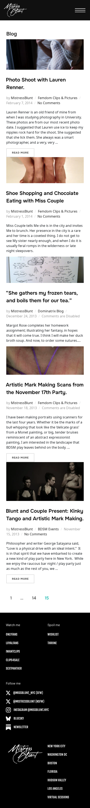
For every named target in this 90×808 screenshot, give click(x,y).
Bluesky (18, 718)
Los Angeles (55, 789)
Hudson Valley (57, 780)
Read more (23, 152)
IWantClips (13, 651)
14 (34, 597)
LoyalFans (12, 643)
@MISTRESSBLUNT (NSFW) (28, 701)
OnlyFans (11, 634)
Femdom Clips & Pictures (57, 98)
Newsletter (20, 727)
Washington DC (57, 755)
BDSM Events (48, 529)
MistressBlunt (22, 98)
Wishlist (53, 634)
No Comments (48, 103)
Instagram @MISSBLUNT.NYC (31, 710)
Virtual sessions (58, 797)
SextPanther (14, 668)
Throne (52, 643)
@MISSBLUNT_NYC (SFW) (28, 693)
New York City (56, 746)
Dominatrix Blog (51, 311)
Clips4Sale (12, 660)
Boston (52, 763)
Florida (52, 772)
